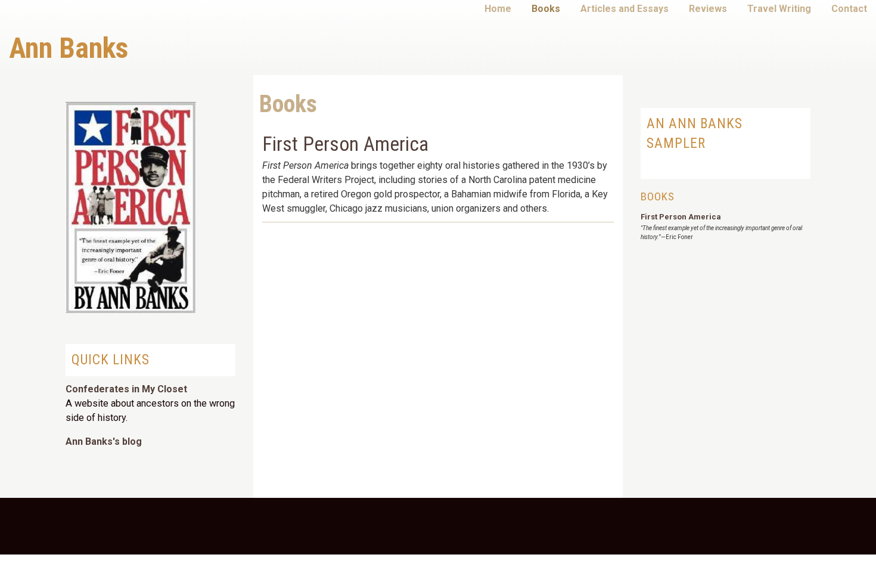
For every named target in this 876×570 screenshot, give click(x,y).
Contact (849, 8)
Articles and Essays (624, 8)
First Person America (345, 144)
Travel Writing (779, 8)
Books (546, 8)
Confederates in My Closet (126, 389)
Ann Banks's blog (104, 441)
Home (497, 8)
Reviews (708, 8)
